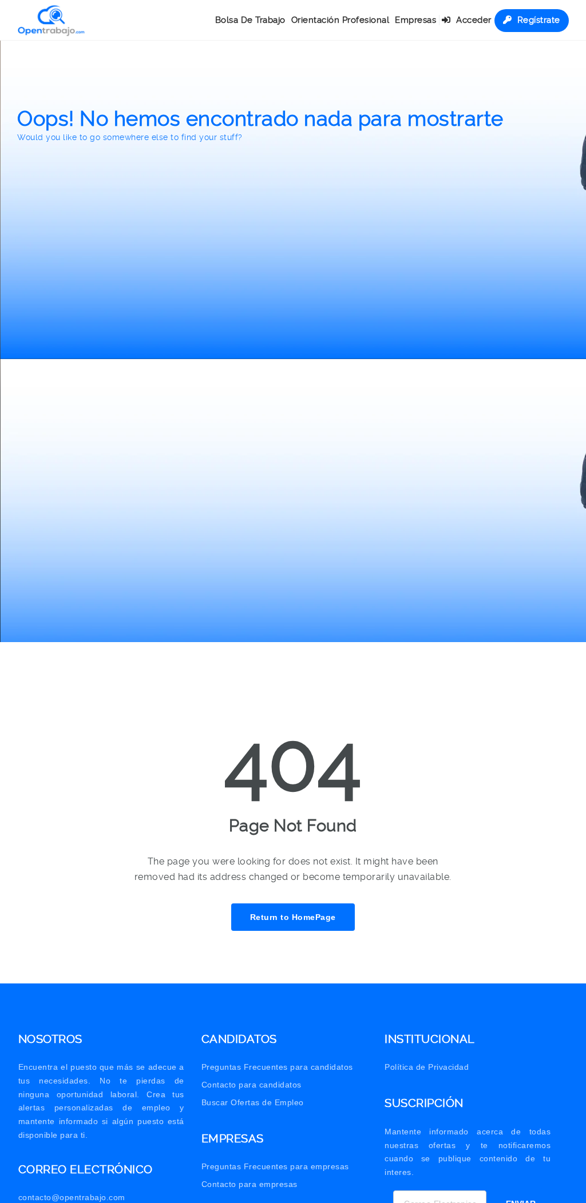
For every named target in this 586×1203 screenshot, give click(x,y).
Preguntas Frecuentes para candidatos (277, 1066)
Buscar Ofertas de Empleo (252, 1102)
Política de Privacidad (427, 1066)
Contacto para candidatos (251, 1084)
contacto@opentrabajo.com (71, 1197)
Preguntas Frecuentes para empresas (275, 1166)
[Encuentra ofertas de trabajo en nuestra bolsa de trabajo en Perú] (51, 20)
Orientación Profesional (340, 20)
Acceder (473, 20)
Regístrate (537, 20)
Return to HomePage (293, 917)
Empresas (415, 20)
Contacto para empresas (249, 1184)
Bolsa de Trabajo (250, 20)
